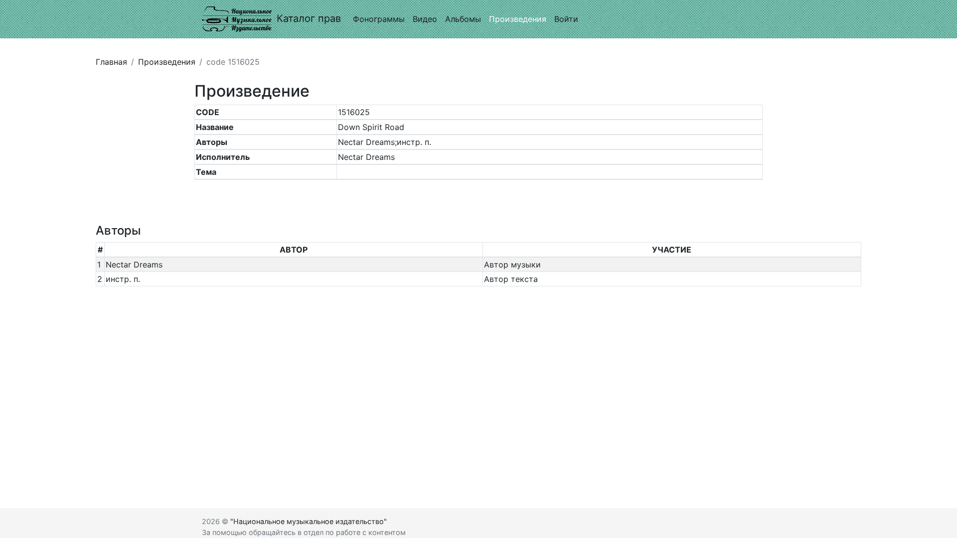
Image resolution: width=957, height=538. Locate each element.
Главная (111, 62)
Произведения (517, 19)
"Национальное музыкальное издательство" (308, 521)
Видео (425, 19)
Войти (566, 19)
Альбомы (463, 19)
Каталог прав (309, 18)
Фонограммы (379, 19)
